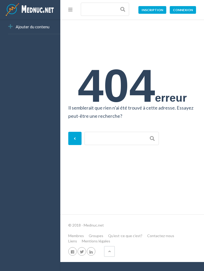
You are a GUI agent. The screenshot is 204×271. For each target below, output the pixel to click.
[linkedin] (91, 251)
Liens (72, 241)
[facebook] (72, 251)
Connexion (183, 10)
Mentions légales (96, 241)
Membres (76, 235)
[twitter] (82, 251)
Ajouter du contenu (32, 26)
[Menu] (70, 9)
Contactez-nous (160, 235)
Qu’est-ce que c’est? (125, 235)
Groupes (96, 235)
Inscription (152, 10)
